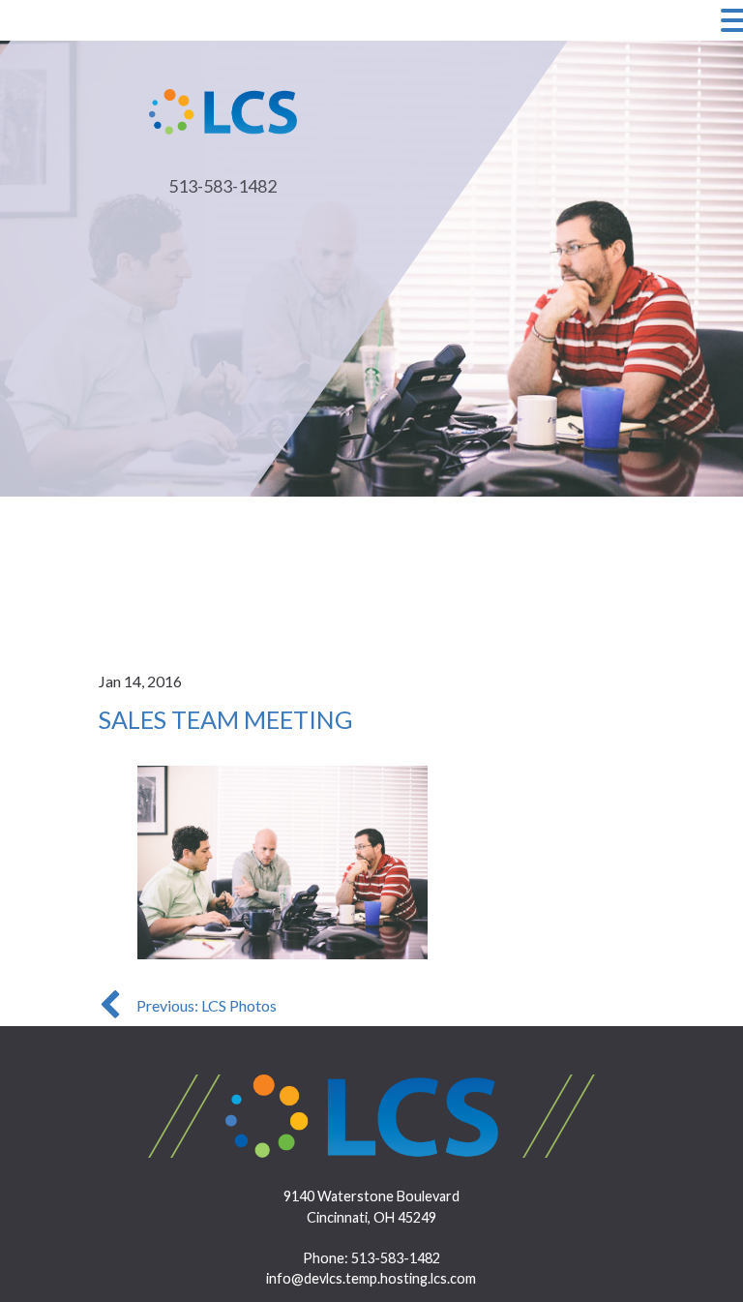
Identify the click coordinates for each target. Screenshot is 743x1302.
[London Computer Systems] (223, 109)
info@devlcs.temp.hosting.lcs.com (371, 1278)
